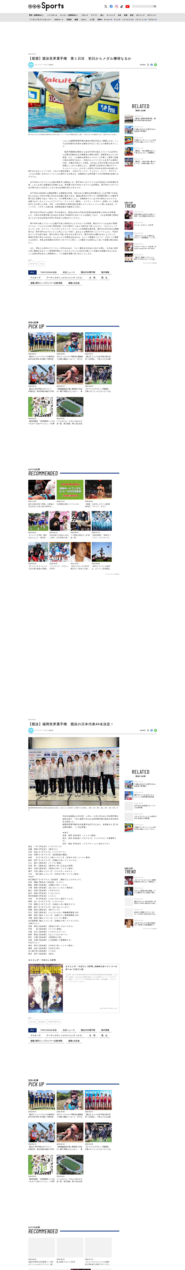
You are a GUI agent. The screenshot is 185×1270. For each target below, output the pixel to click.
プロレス (84, 15)
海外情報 (105, 272)
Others (83, 19)
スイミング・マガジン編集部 (44, 64)
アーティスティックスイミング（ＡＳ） (65, 278)
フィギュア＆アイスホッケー (40, 19)
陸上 (102, 15)
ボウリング (151, 15)
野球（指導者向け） (36, 15)
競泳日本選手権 (88, 272)
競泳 (42, 264)
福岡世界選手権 (54, 1022)
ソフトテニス (127, 19)
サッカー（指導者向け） (69, 15)
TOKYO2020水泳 (48, 272)
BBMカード (58, 19)
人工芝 (92, 19)
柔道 (132, 15)
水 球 (92, 278)
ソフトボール (52, 15)
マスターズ (35, 278)
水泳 (119, 15)
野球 (99, 19)
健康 (76, 19)
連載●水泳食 (74, 283)
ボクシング (140, 15)
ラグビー (151, 19)
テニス (116, 19)
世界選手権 (33, 264)
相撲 (125, 15)
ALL (32, 272)
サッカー (107, 19)
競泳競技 (42, 1022)
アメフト (94, 15)
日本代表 (32, 1022)
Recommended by (110, 574)
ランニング (111, 15)
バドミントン (140, 19)
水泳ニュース (69, 272)
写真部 (69, 19)
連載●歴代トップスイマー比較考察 (46, 283)
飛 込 (104, 278)
